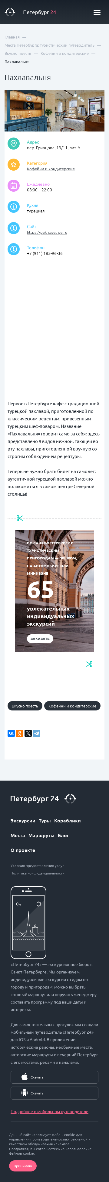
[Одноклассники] (19, 733)
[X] (28, 733)
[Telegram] (36, 733)
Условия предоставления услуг (37, 865)
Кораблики (67, 820)
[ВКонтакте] (11, 733)
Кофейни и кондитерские (51, 169)
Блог (63, 835)
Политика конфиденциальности (37, 873)
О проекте (23, 849)
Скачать (37, 1077)
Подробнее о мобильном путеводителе (49, 1111)
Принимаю (23, 1165)
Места (18, 835)
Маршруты (41, 835)
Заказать (40, 638)
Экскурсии (23, 820)
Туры (45, 820)
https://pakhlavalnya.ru (47, 232)
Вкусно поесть (25, 706)
